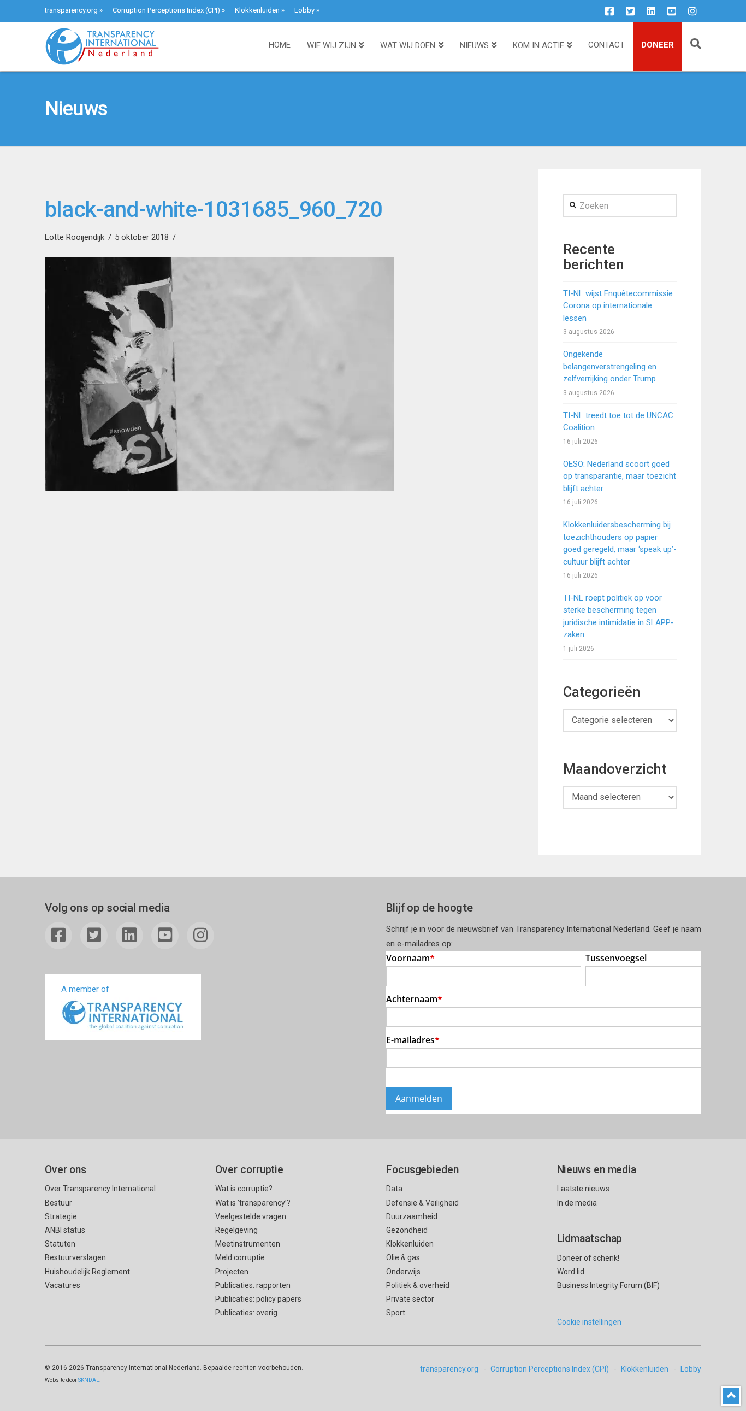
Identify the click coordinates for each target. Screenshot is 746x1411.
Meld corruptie (240, 1257)
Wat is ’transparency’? (253, 1202)
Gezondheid (407, 1230)
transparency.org (71, 10)
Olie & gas (403, 1257)
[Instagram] (692, 11)
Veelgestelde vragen (250, 1216)
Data (394, 1188)
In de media (577, 1202)
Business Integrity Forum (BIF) (608, 1285)
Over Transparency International (100, 1188)
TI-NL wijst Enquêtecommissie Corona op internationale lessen (618, 306)
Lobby (304, 10)
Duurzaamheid (411, 1216)
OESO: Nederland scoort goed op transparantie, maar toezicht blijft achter (619, 476)
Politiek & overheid (417, 1285)
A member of (85, 989)
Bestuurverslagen (75, 1257)
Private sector (410, 1299)
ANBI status (65, 1230)
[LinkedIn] (651, 11)
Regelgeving (236, 1230)
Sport (395, 1312)
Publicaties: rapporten (253, 1285)
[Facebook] (609, 11)
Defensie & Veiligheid (422, 1202)
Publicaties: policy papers (258, 1299)
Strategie (61, 1216)
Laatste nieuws (583, 1188)
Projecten (231, 1271)
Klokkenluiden (257, 10)
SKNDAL (88, 1380)
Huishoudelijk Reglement (87, 1271)
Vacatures (62, 1285)
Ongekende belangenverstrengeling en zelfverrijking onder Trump (609, 366)
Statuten (60, 1243)
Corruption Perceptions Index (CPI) (166, 10)
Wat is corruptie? (244, 1188)
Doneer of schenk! (588, 1258)
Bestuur (58, 1202)
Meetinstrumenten (247, 1243)
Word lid (570, 1271)
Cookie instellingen (589, 1322)
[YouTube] (671, 11)
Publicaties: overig (246, 1312)
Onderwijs (403, 1271)
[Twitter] (630, 11)
